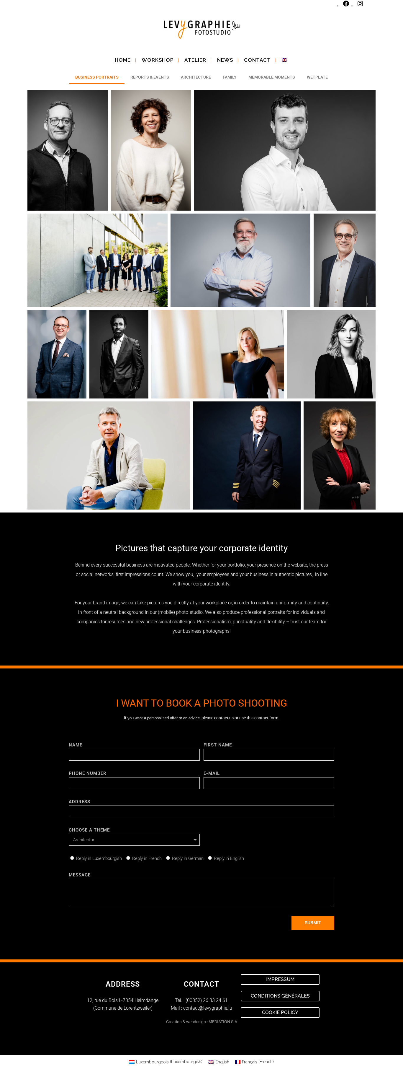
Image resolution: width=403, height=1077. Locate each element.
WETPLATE (317, 77)
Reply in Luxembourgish (99, 858)
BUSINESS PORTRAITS (97, 77)
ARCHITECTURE (196, 77)
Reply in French (147, 858)
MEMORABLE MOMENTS (271, 77)
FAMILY (230, 77)
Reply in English (229, 858)
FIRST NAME (218, 745)
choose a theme (89, 830)
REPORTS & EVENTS (149, 77)
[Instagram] (360, 6)
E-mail (212, 773)
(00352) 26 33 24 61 (207, 1000)
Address (79, 801)
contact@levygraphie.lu (207, 1008)
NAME (75, 745)
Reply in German (188, 858)
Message (80, 875)
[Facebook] (346, 6)
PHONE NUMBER (88, 773)
